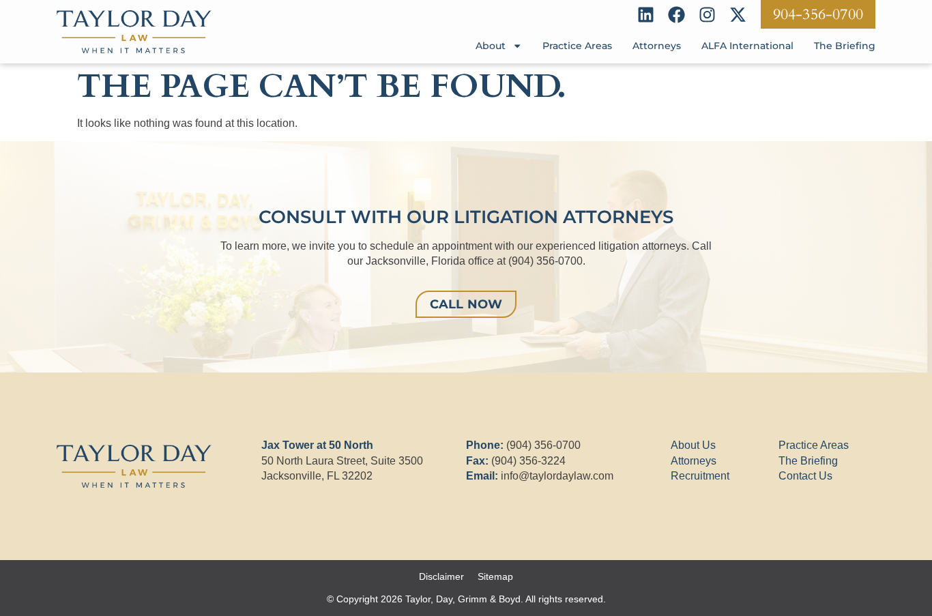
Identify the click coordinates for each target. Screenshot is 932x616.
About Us (693, 445)
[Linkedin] (645, 14)
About (491, 46)
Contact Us (805, 476)
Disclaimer (441, 576)
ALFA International (747, 46)
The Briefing (844, 46)
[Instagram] (707, 14)
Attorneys (656, 46)
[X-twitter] (737, 14)
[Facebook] (676, 14)
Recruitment (700, 476)
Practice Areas (577, 46)
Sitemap (495, 576)
